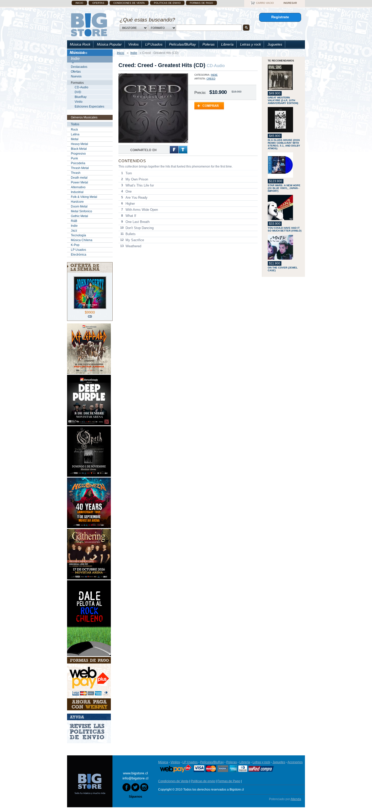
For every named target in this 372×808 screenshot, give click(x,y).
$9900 (90, 312)
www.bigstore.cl (135, 773)
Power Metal (79, 182)
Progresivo (78, 153)
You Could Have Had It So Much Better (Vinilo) (284, 229)
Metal (74, 139)
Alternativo (78, 187)
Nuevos (76, 76)
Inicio (79, 3)
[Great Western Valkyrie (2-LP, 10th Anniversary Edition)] (285, 78)
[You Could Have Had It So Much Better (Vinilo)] (285, 208)
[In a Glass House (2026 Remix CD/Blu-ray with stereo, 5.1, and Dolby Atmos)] (285, 120)
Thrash (75, 173)
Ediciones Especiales (89, 106)
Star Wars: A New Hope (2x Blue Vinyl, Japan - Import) (284, 188)
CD (90, 316)
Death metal (79, 177)
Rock (74, 129)
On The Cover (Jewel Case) (283, 269)
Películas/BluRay (182, 44)
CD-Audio (81, 87)
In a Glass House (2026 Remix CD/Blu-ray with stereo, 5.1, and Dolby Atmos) (284, 144)
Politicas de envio (167, 3)
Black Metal (79, 149)
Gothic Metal (79, 216)
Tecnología (78, 235)
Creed (210, 78)
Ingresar (290, 3)
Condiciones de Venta (129, 3)
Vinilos (133, 44)
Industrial (77, 192)
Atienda (296, 799)
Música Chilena (81, 240)
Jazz (74, 230)
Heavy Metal (79, 144)
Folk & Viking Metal (84, 197)
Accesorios (78, 53)
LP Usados (153, 44)
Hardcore (77, 201)
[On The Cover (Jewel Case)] (285, 248)
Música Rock (80, 44)
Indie (74, 225)
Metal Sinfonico (81, 211)
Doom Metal (79, 206)
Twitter (183, 149)
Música (163, 762)
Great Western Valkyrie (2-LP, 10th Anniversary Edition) (283, 100)
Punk (74, 158)
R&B (74, 221)
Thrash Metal (80, 168)
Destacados (79, 67)
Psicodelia (78, 163)
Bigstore (89, 24)
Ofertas (98, 3)
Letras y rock (250, 44)
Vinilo (78, 101)
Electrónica (78, 254)
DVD (78, 92)
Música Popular (109, 44)
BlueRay (81, 97)
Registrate (280, 17)
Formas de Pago (201, 3)
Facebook (174, 149)
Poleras (208, 44)
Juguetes (274, 44)
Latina (75, 134)
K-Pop (75, 245)
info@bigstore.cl (135, 778)
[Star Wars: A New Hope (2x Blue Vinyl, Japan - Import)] (285, 165)
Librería (227, 44)
